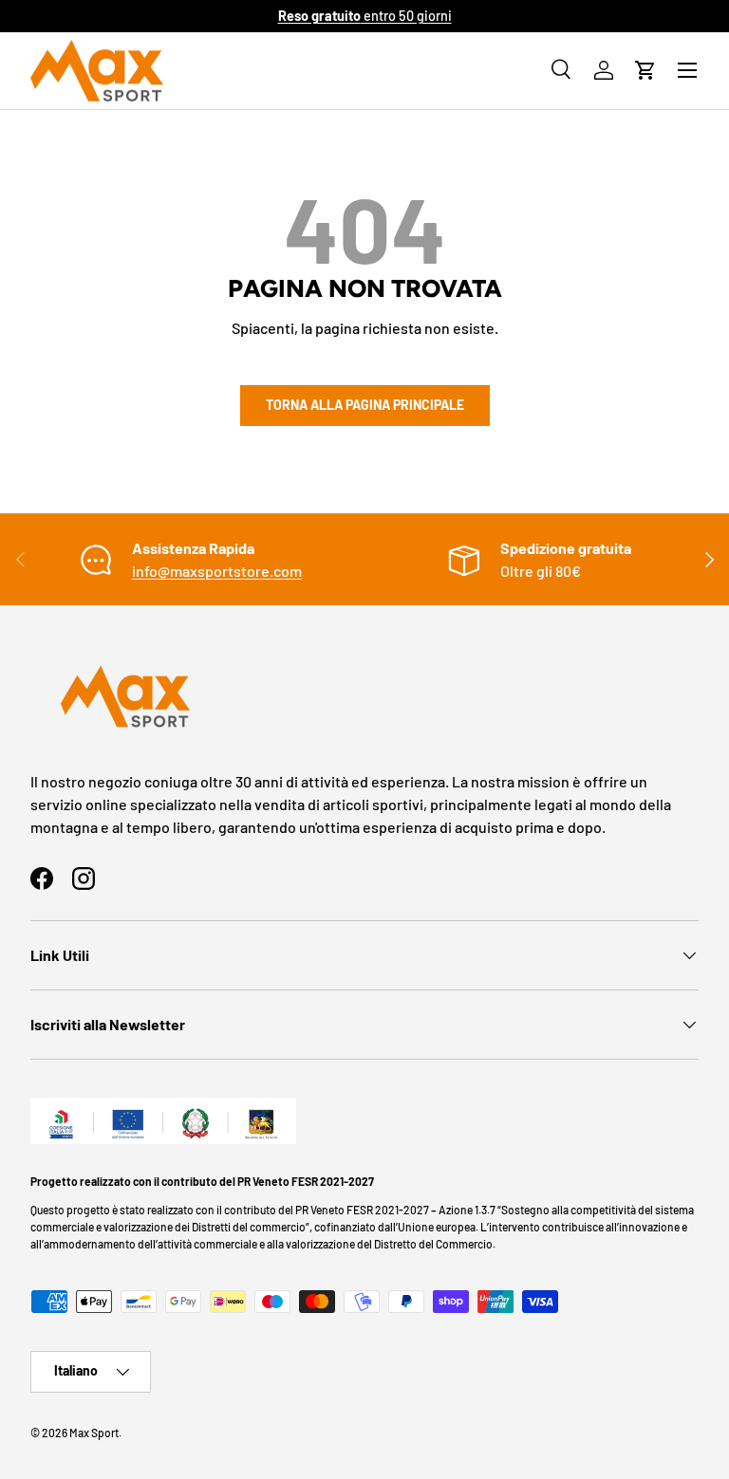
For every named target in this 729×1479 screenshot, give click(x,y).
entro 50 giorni (365, 16)
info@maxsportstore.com (217, 571)
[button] (645, 70)
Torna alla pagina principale (365, 405)
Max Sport (94, 1432)
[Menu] (687, 70)
